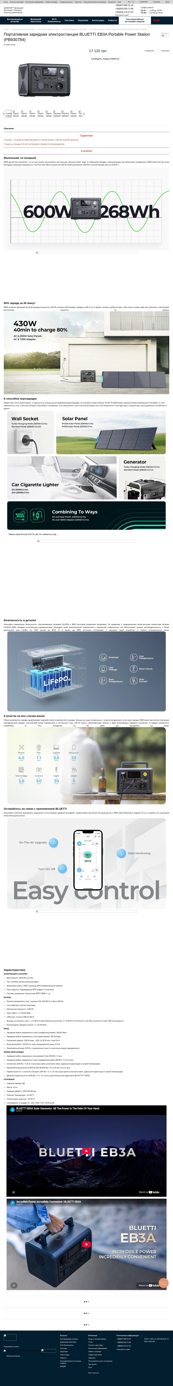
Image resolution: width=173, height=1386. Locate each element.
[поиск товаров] (167, 20)
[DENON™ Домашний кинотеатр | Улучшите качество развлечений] (10, 1337)
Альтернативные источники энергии (135, 20)
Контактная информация (34, 2)
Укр (133, 2)
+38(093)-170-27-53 (124, 12)
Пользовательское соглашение (95, 2)
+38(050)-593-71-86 (124, 9)
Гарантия (78, 2)
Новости (112, 20)
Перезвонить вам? (122, 15)
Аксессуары (98, 20)
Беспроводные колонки (15, 20)
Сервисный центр (66, 2)
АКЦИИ (156, 20)
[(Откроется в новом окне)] (48, 1351)
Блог (119, 2)
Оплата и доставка (16, 2)
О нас (6, 2)
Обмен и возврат (52, 2)
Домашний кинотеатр (35, 20)
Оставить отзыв (9, 45)
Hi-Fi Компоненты (54, 20)
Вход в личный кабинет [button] (97, 1339)
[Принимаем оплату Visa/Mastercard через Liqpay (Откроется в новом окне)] (22, 1351)
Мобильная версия (13, 1356)
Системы (69, 20)
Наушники (83, 20)
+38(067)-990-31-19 (124, 5)
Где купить (112, 2)
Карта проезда (149, 1341)
